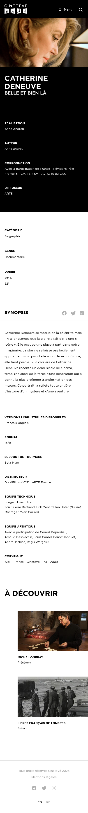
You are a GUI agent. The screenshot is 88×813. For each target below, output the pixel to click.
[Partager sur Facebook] (64, 313)
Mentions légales (44, 777)
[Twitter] (44, 788)
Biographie (12, 236)
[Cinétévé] (16, 9)
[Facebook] (34, 788)
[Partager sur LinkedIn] (82, 313)
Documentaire (15, 256)
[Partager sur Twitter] (73, 313)
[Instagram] (54, 788)
